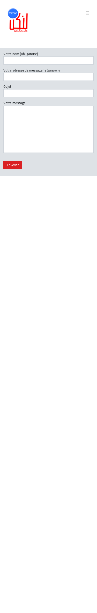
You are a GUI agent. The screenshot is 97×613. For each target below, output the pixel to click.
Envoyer (12, 165)
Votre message (14, 103)
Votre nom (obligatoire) (20, 54)
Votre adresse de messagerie (31, 70)
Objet (7, 87)
